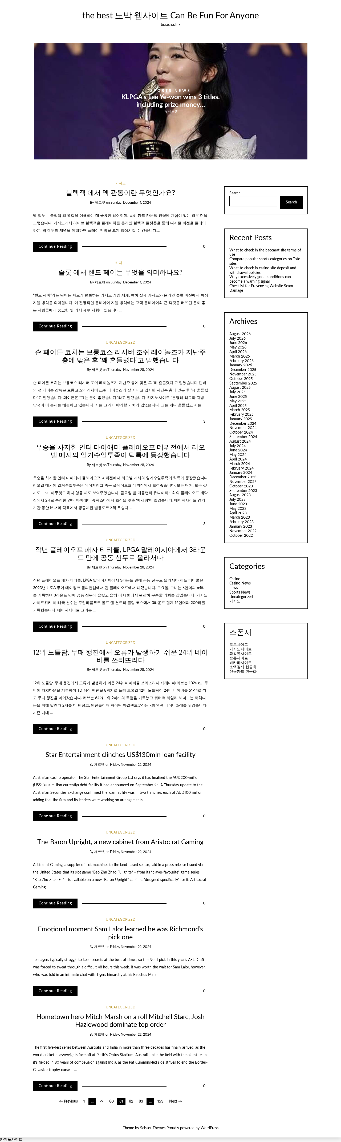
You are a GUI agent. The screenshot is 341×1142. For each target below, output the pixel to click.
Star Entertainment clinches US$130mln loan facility (121, 755)
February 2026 (241, 361)
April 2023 (238, 513)
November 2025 (243, 374)
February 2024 (241, 468)
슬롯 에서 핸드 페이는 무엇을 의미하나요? (120, 272)
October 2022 (241, 536)
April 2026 (238, 352)
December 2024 (242, 424)
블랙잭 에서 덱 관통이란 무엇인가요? (120, 193)
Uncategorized (120, 342)
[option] (170, 101)
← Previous (68, 1101)
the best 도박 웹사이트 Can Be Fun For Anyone (170, 16)
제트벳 (173, 111)
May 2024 (237, 455)
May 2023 (237, 509)
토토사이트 (238, 645)
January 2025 (240, 419)
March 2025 (239, 410)
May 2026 (237, 347)
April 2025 (238, 406)
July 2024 (237, 446)
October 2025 (241, 379)
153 (160, 1101)
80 (111, 1101)
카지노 (120, 183)
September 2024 (243, 437)
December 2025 (242, 370)
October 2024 (241, 432)
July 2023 (237, 500)
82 (131, 1101)
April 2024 (238, 459)
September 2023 (243, 491)
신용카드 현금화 (243, 672)
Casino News (240, 583)
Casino (234, 579)
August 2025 (240, 388)
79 (101, 1101)
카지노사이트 (240, 649)
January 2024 (240, 473)
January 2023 (240, 526)
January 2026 (240, 365)
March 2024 (239, 464)
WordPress (209, 1128)
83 (141, 1101)
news (233, 588)
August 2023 (240, 495)
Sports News (170, 91)
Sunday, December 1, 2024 (131, 203)
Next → (175, 1101)
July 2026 (237, 338)
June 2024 (238, 450)
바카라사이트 (240, 663)
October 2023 (241, 486)
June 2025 (238, 397)
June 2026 (238, 343)
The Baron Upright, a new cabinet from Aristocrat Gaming (120, 842)
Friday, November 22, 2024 (130, 765)
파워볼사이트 (240, 654)
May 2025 (237, 401)
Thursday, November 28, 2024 (130, 370)
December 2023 (242, 477)
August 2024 (240, 441)
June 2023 (238, 504)
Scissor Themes (152, 1128)
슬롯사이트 (238, 658)
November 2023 (243, 482)
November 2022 (243, 531)
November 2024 (243, 428)
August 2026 (240, 334)
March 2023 (239, 517)
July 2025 (237, 392)
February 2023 (241, 522)
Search (235, 193)
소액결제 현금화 (243, 667)
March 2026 (239, 356)
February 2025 (241, 414)
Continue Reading (55, 247)
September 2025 (243, 383)
